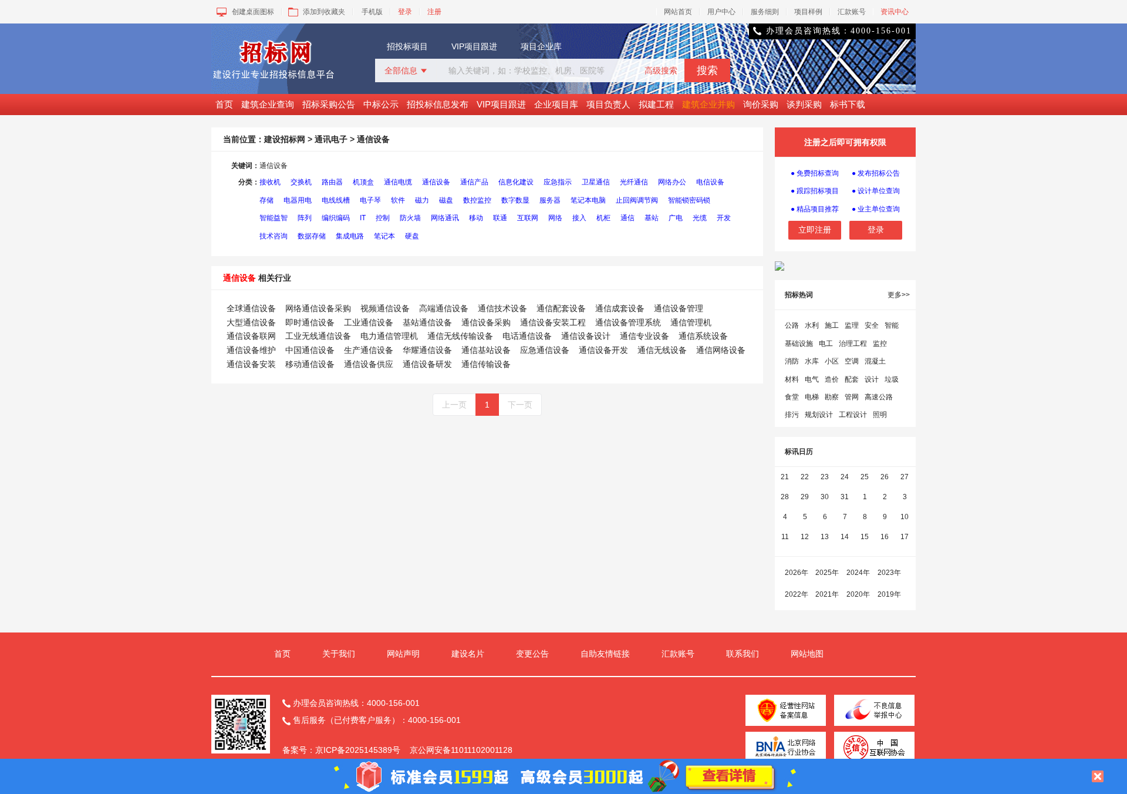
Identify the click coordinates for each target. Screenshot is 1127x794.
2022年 (796, 594)
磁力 (422, 200)
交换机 (301, 182)
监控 (880, 343)
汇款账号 (852, 11)
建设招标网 (284, 139)
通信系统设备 (703, 336)
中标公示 (381, 104)
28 (785, 497)
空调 (852, 361)
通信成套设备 (620, 308)
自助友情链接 (605, 653)
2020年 (858, 594)
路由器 (332, 182)
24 (845, 477)
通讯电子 (331, 139)
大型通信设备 (251, 322)
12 (805, 537)
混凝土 (875, 361)
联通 (500, 218)
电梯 (812, 397)
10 (904, 517)
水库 (812, 361)
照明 (880, 415)
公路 (792, 325)
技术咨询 (273, 236)
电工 (826, 343)
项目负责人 (608, 104)
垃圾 (892, 379)
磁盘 (446, 200)
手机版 (372, 11)
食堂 (792, 397)
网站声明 (403, 653)
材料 (792, 379)
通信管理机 (690, 322)
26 (884, 477)
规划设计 (819, 415)
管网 (852, 397)
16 (884, 537)
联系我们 (742, 653)
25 (865, 477)
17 (904, 537)
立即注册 (814, 229)
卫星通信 (596, 182)
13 (825, 537)
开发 (724, 218)
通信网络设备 (720, 350)
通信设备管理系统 (628, 322)
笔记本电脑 (588, 200)
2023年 (889, 572)
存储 (266, 200)
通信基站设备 (486, 350)
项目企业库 (541, 46)
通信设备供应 (368, 364)
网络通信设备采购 (318, 308)
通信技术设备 (502, 308)
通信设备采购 (486, 322)
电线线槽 (336, 200)
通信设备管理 (678, 308)
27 (904, 477)
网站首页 (678, 11)
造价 (832, 379)
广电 (676, 218)
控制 (383, 218)
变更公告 (532, 653)
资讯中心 (894, 11)
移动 (476, 218)
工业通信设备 (368, 322)
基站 (652, 218)
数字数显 (515, 200)
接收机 (270, 182)
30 (825, 497)
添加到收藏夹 (324, 11)
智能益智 (273, 218)
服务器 (550, 200)
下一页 (520, 404)
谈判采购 (804, 104)
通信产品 (474, 182)
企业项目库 (556, 104)
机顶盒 (363, 182)
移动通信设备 (310, 364)
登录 (405, 11)
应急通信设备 (544, 350)
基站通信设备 (427, 322)
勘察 (832, 397)
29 (805, 497)
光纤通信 (634, 182)
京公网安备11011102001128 (461, 750)
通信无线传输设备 (460, 336)
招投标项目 (407, 46)
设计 (872, 379)
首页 (224, 104)
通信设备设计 (585, 336)
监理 (852, 325)
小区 (832, 361)
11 (785, 537)
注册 (434, 11)
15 (865, 537)
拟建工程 (656, 104)
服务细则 (765, 11)
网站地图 (807, 653)
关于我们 (338, 653)
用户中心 (721, 11)
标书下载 (847, 104)
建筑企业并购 (708, 104)
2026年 (796, 572)
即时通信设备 (310, 322)
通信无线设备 (662, 350)
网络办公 (672, 182)
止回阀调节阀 (637, 200)
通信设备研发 (427, 364)
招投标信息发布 (437, 104)
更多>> (899, 295)
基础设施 (799, 343)
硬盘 (412, 236)
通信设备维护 (251, 350)
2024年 (858, 572)
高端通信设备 (443, 308)
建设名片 (467, 653)
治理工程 (853, 343)
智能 (892, 325)
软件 (398, 200)
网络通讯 (445, 218)
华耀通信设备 (427, 350)
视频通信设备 (385, 308)
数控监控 (477, 200)
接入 (579, 218)
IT (363, 218)
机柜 (603, 218)
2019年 (889, 594)
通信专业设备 (644, 336)
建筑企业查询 (267, 104)
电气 (812, 379)
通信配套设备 (561, 308)
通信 (627, 218)
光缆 (700, 218)
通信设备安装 (251, 364)
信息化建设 (516, 182)
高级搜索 (661, 70)
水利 (812, 325)
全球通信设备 (251, 308)
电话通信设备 (527, 336)
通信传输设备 (486, 364)
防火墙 (410, 218)
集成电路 (350, 236)
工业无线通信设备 (318, 336)
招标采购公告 (328, 104)
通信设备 (436, 182)
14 (845, 537)
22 (805, 477)
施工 (832, 325)
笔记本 (384, 236)
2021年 (827, 594)
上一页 (454, 404)
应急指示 (558, 182)
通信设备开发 (603, 350)
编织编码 (336, 218)
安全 (872, 325)
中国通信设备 (310, 350)
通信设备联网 (251, 336)
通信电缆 (398, 182)
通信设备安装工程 (553, 322)
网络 (555, 218)
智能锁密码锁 (689, 200)
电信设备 (710, 182)
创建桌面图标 (253, 11)
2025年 (827, 572)
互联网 (527, 218)
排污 (792, 415)
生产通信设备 (368, 350)
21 (785, 477)
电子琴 (370, 200)
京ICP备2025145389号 (357, 750)
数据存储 (312, 236)
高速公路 (879, 397)
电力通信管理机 (389, 336)
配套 (852, 379)
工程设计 (853, 415)
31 (845, 497)
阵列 (305, 218)
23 (825, 477)
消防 (792, 361)
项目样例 (808, 11)
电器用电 (298, 200)
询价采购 (760, 104)
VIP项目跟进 (474, 46)
